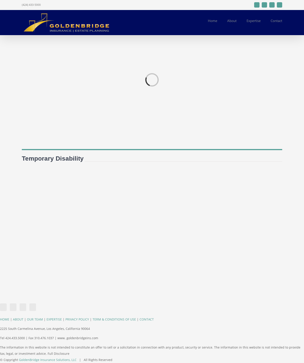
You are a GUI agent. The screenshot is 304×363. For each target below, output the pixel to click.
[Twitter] (13, 307)
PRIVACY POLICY (77, 319)
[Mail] (32, 307)
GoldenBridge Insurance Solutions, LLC (48, 360)
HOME (4, 319)
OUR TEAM (35, 319)
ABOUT (18, 319)
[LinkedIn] (23, 307)
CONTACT (147, 319)
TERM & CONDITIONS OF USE (114, 319)
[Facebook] (3, 307)
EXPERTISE (54, 319)
